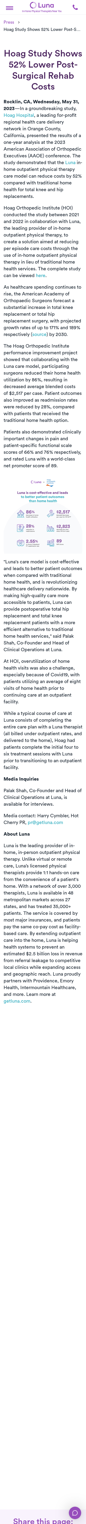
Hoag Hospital (19, 115)
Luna (70, 162)
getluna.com (17, 1001)
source (39, 334)
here (40, 275)
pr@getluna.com (45, 822)
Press (9, 22)
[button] (10, 7)
